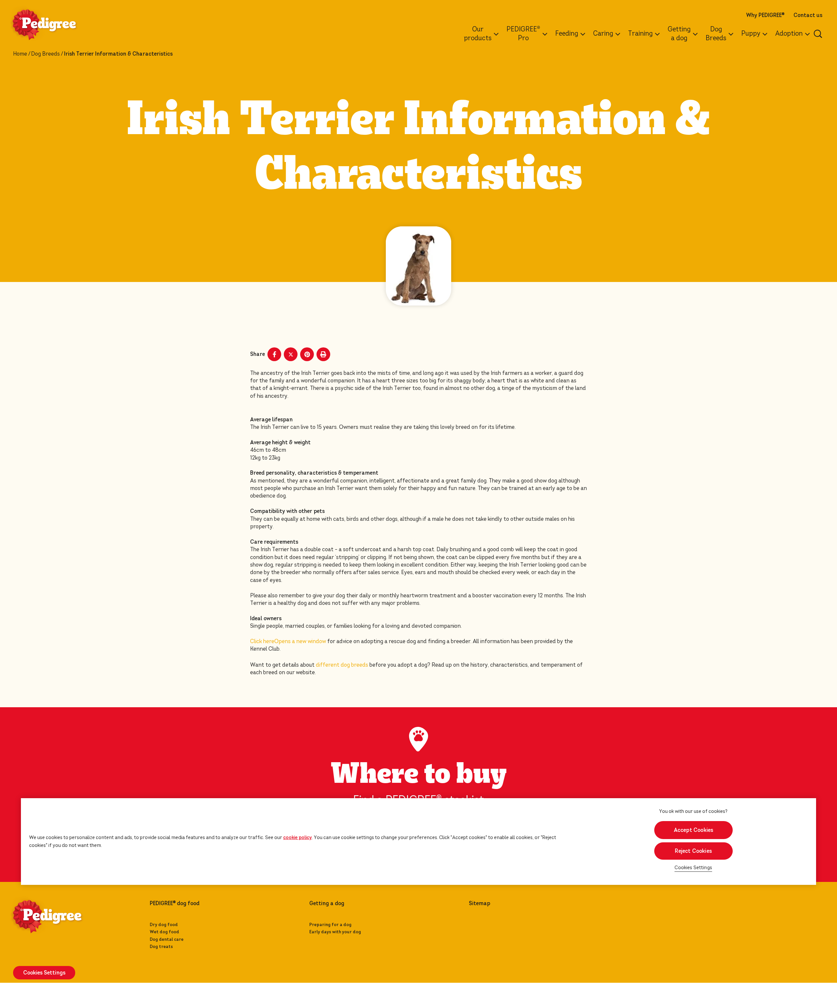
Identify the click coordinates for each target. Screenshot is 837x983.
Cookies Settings (693, 868)
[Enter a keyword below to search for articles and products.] (818, 33)
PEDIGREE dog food (174, 903)
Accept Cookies (693, 830)
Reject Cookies (693, 851)
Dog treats (161, 946)
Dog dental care (166, 939)
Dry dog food (164, 924)
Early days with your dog (335, 932)
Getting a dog (326, 903)
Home (20, 54)
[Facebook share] (274, 354)
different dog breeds (342, 665)
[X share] (291, 354)
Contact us (808, 15)
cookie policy (297, 837)
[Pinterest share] (307, 354)
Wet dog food (164, 932)
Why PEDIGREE (765, 15)
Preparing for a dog (330, 924)
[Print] (323, 354)
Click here (288, 641)
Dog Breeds (45, 54)
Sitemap (479, 903)
